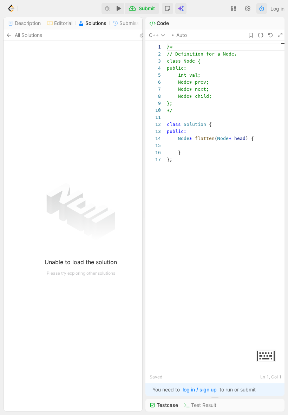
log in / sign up (200, 389)
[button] (167, 8)
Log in (277, 9)
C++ (154, 35)
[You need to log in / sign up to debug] (107, 8)
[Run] (118, 8)
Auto (181, 35)
